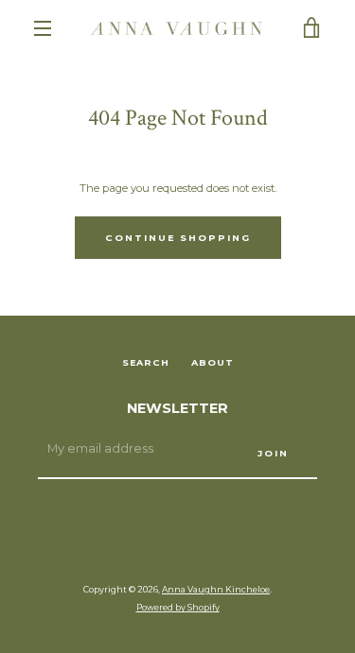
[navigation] (42, 28)
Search (145, 362)
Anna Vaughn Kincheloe (216, 589)
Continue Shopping (178, 237)
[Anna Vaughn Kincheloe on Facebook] (161, 544)
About (212, 362)
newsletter (177, 408)
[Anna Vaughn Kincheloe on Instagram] (193, 544)
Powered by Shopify (178, 607)
